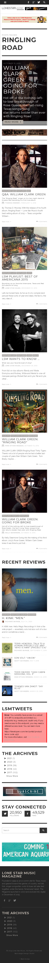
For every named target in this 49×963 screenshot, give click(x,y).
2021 (9, 758)
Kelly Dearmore (12, 533)
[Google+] (33, 2)
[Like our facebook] (27, 814)
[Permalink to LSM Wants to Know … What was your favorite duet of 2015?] (24, 332)
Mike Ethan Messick (14, 446)
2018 (9, 769)
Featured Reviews (19, 436)
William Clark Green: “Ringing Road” (20, 441)
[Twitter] (38, 2)
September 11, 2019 (38, 651)
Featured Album (19, 615)
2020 (9, 762)
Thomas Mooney (12, 203)
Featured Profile (10, 516)
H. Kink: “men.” (13, 618)
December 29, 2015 (29, 366)
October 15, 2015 (32, 446)
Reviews (33, 436)
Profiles (24, 516)
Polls (35, 355)
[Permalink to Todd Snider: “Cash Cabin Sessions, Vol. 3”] (7, 676)
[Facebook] (28, 2)
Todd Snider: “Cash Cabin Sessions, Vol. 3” (29, 673)
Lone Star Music (13, 288)
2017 (9, 772)
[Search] (5, 2)
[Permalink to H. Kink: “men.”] (24, 591)
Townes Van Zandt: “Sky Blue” (28, 687)
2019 (9, 765)
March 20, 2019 (36, 691)
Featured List (9, 273)
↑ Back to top (24, 959)
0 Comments (42, 221)
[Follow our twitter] (5, 814)
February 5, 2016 (28, 203)
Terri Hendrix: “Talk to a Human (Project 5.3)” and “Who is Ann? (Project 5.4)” (30, 645)
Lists (29, 273)
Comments (42, 304)
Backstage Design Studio (24, 953)
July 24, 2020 (26, 621)
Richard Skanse (12, 621)
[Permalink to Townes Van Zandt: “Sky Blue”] (7, 691)
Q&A (28, 191)
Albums (6, 436)
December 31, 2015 (29, 288)
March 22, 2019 (40, 677)
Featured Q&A (8, 191)
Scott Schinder (21, 661)
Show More (12, 776)
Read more (6, 222)
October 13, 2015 (28, 533)
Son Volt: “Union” (25, 658)
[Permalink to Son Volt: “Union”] (7, 662)
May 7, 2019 (34, 661)
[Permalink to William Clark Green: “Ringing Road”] (24, 412)
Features (21, 191)
